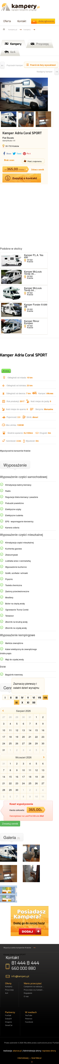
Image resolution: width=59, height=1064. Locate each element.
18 (10, 736)
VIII (45, 697)
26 (17, 743)
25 (10, 743)
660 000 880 (23, 968)
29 (17, 717)
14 (30, 730)
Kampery (15, 44)
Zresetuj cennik (10, 823)
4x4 (12, 52)
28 (10, 717)
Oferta (7, 21)
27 (3, 717)
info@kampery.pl (20, 976)
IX (16, 702)
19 (17, 736)
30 (23, 717)
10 (3, 730)
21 (30, 736)
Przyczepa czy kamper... (34, 990)
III (17, 697)
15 (36, 730)
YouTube (28, 1015)
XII (33, 702)
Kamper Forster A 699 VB (35, 305)
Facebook (29, 1022)
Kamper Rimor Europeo (31, 322)
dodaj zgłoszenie (46, 21)
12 (17, 730)
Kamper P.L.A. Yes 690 (33, 256)
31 (30, 717)
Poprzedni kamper (15, 65)
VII (39, 697)
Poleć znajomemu (35, 161)
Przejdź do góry (32, 1062)
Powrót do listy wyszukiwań (43, 64)
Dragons (8, 1022)
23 (43, 736)
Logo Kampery (20, 7)
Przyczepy (42, 44)
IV (22, 697)
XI (28, 702)
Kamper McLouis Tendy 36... (33, 272)
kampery (27, 29)
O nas (26, 996)
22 (36, 736)
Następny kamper (44, 71)
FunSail (8, 1015)
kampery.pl (12, 29)
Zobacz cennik (37, 169)
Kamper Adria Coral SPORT (14, 954)
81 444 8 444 (25, 963)
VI (34, 697)
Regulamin (28, 993)
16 (43, 730)
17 (3, 736)
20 (23, 736)
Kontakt (21, 21)
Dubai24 (8, 1019)
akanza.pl (17, 1050)
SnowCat (8, 1025)
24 (3, 743)
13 (23, 730)
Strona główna (4, 29)
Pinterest (28, 1019)
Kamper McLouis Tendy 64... (33, 289)
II (10, 697)
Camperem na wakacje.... (34, 987)
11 (10, 730)
